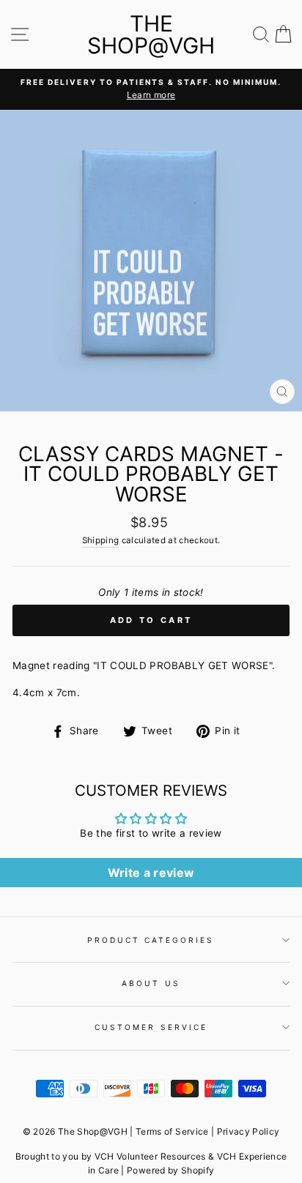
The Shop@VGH (151, 34)
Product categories (150, 940)
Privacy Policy (248, 1131)
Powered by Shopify (170, 1170)
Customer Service (151, 1027)
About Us (151, 983)
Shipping (100, 540)
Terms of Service (172, 1131)
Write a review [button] (151, 872)
